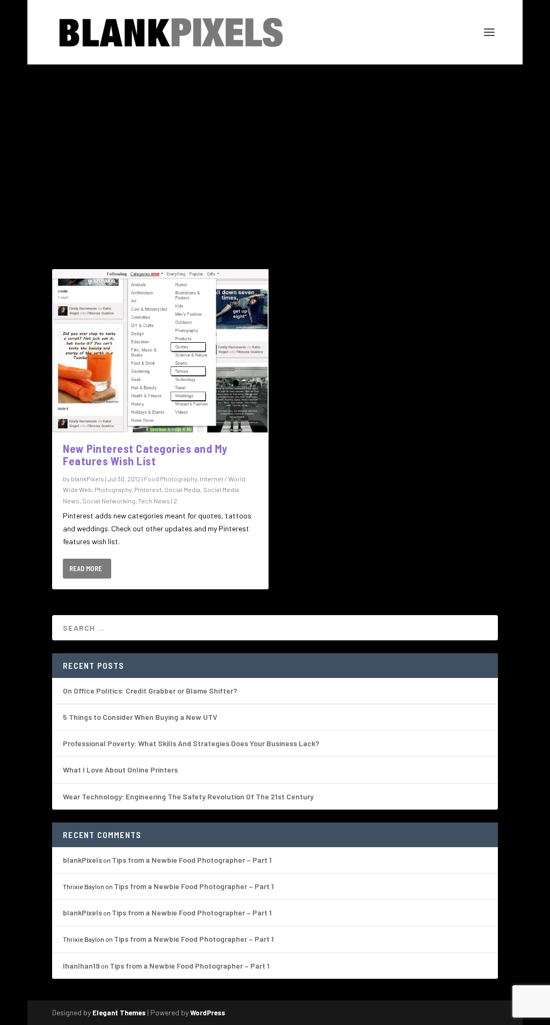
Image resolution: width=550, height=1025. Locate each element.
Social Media (182, 489)
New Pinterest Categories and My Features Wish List (145, 454)
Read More (85, 568)
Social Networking (108, 500)
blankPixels (87, 478)
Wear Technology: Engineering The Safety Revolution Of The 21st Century (188, 796)
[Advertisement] (275, 145)
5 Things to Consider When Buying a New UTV (140, 716)
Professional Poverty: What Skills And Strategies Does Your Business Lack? (191, 743)
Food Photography (170, 478)
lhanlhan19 (81, 965)
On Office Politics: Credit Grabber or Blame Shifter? (150, 690)
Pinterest (148, 489)
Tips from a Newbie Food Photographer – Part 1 (192, 859)
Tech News (154, 500)
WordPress (207, 1012)
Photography (113, 489)
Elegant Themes (119, 1012)
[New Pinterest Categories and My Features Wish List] (160, 351)
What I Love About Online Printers (120, 769)
